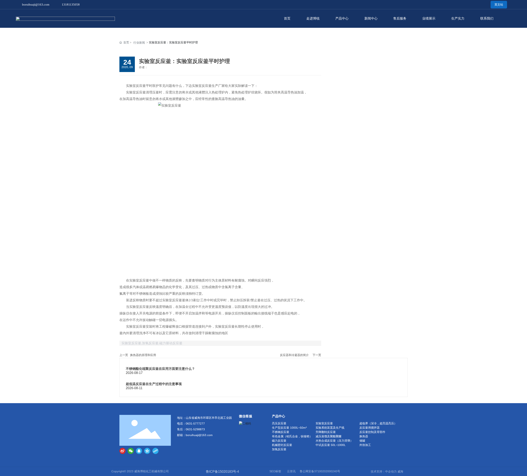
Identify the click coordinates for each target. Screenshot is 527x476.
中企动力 (391, 471)
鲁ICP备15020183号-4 (222, 471)
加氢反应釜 (279, 449)
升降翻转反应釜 (326, 432)
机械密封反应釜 (282, 445)
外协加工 (365, 445)
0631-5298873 (195, 429)
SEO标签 (275, 471)
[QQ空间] (147, 451)
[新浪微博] (122, 451)
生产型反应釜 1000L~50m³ (289, 427)
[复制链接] (155, 451)
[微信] (131, 451)
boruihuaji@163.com (35, 4)
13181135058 (71, 4)
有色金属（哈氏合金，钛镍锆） (292, 436)
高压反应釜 (279, 423)
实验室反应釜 (324, 423)
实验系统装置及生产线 (330, 427)
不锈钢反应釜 (280, 432)
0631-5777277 (195, 423)
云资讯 (291, 471)
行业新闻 (139, 42)
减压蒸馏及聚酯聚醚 (329, 436)
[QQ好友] (139, 451)
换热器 (363, 436)
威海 (400, 471)
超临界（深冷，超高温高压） (378, 423)
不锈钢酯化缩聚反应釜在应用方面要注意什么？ (160, 368)
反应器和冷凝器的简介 (294, 355)
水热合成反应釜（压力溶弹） (334, 440)
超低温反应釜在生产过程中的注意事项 (154, 384)
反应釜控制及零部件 (372, 432)
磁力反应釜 (279, 440)
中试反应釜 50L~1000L (331, 445)
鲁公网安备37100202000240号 (320, 471)
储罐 (362, 440)
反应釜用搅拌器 (369, 427)
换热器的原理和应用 (143, 355)
